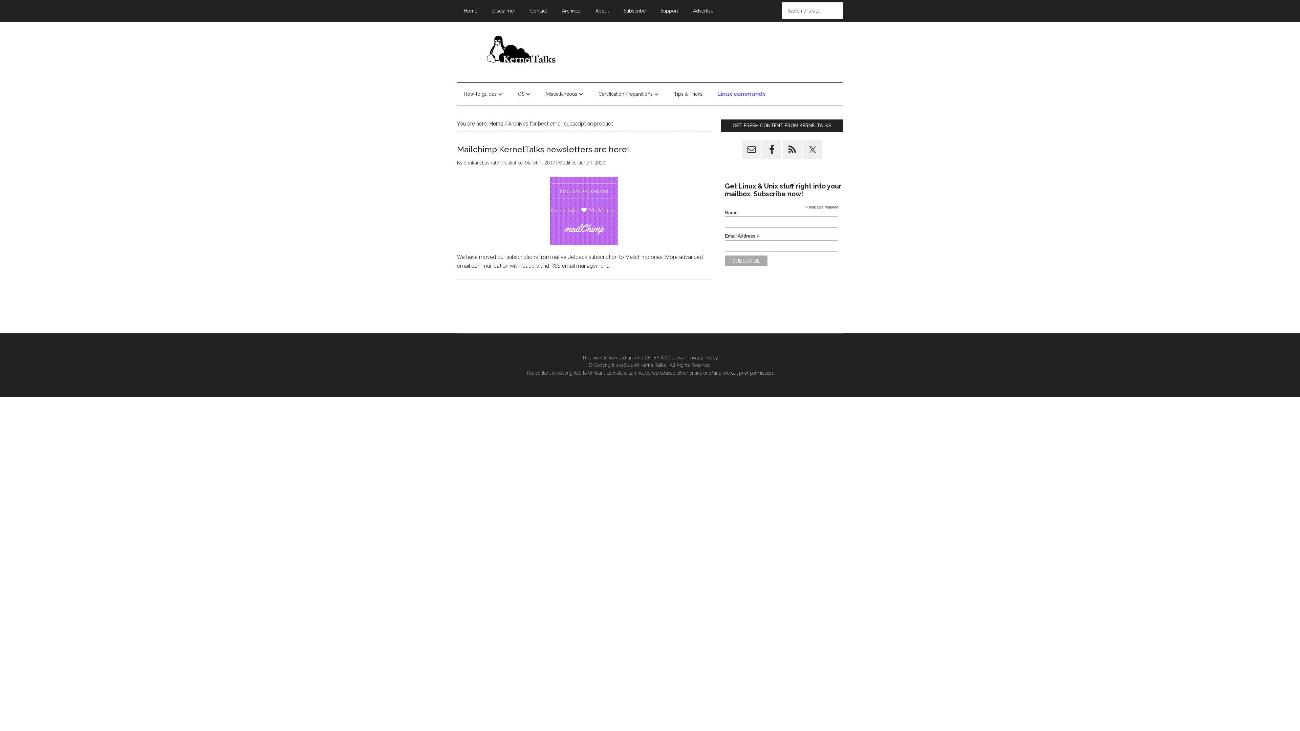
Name (731, 212)
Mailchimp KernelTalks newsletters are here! (543, 149)
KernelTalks (653, 365)
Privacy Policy (703, 357)
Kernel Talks (521, 50)
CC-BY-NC (656, 357)
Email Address (742, 236)
